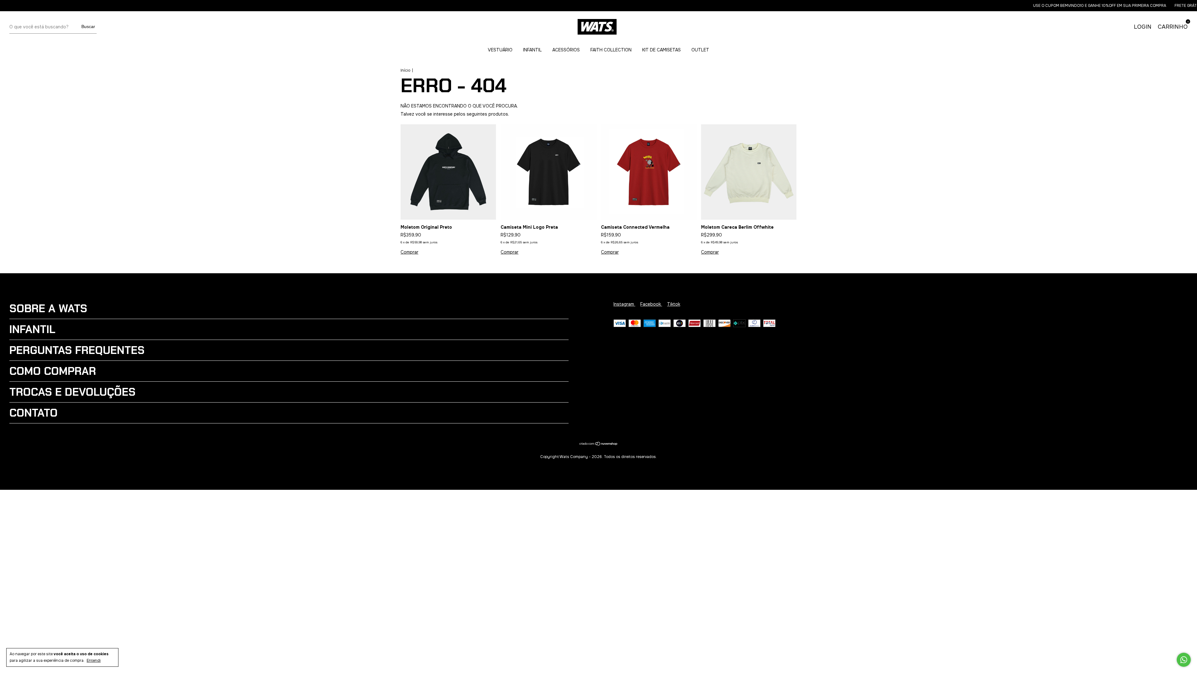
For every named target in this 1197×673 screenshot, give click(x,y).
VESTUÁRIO (500, 50)
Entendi (94, 660)
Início (405, 70)
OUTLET (700, 50)
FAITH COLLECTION (611, 50)
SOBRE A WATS (48, 308)
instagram (624, 304)
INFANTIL (532, 50)
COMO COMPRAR (52, 371)
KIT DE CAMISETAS (661, 50)
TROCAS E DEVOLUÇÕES (72, 392)
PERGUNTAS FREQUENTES (77, 350)
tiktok (673, 304)
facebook (651, 304)
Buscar (88, 26)
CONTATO (33, 413)
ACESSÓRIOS (566, 50)
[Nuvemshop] (598, 444)
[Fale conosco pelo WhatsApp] (1184, 660)
